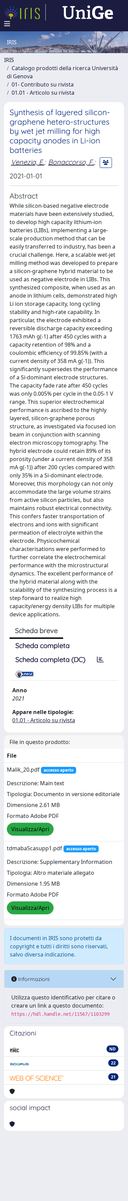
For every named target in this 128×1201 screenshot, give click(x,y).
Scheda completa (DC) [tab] (50, 659)
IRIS (9, 60)
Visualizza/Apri (30, 829)
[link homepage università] (87, 12)
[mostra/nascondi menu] (7, 23)
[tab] (100, 659)
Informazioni (33, 979)
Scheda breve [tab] (36, 630)
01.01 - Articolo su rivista (43, 92)
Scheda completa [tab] (42, 645)
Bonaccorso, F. (71, 162)
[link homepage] (25, 12)
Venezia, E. (27, 162)
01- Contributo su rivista (43, 84)
